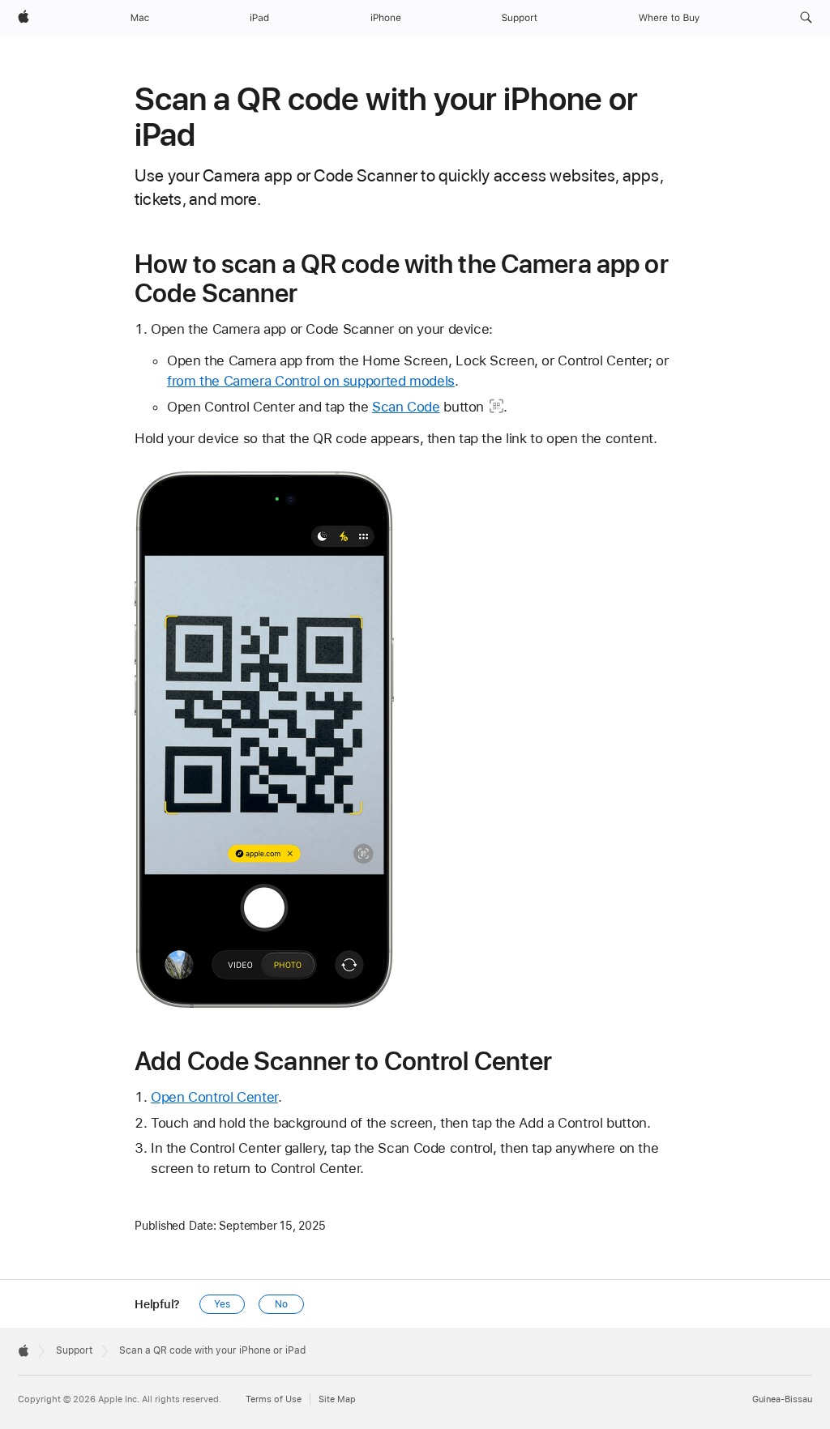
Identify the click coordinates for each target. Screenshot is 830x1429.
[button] (806, 18)
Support (74, 1350)
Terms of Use (274, 1399)
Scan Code (406, 407)
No (281, 1304)
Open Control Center (214, 1097)
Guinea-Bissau (782, 1399)
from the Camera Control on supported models (311, 381)
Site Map (337, 1399)
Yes (222, 1304)
